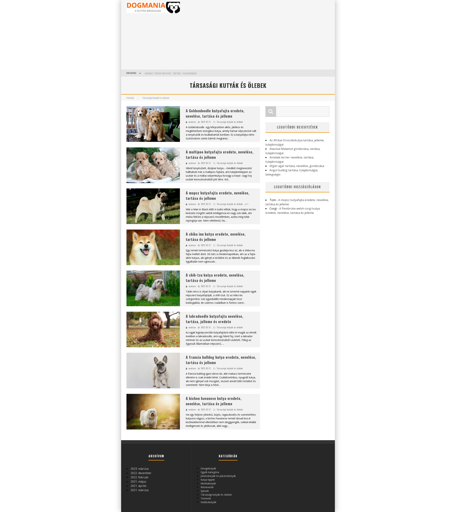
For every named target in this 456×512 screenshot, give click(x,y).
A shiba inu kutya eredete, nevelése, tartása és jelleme (216, 236)
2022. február (140, 477)
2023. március (140, 469)
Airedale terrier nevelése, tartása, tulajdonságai (171, 73)
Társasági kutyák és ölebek (230, 121)
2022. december (141, 473)
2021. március (140, 490)
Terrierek (206, 498)
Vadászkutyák (208, 502)
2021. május (138, 481)
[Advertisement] (228, 43)
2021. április (138, 486)
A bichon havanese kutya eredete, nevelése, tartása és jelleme (214, 401)
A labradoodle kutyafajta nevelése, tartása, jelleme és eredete (214, 318)
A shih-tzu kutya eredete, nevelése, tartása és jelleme (215, 277)
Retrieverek (207, 487)
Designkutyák (208, 468)
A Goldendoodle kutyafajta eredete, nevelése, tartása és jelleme (215, 113)
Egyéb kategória (210, 472)
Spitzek (205, 491)
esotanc (192, 121)
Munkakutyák (208, 483)
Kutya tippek (208, 479)
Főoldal (130, 97)
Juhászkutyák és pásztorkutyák (218, 476)
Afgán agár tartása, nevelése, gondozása (297, 166)
